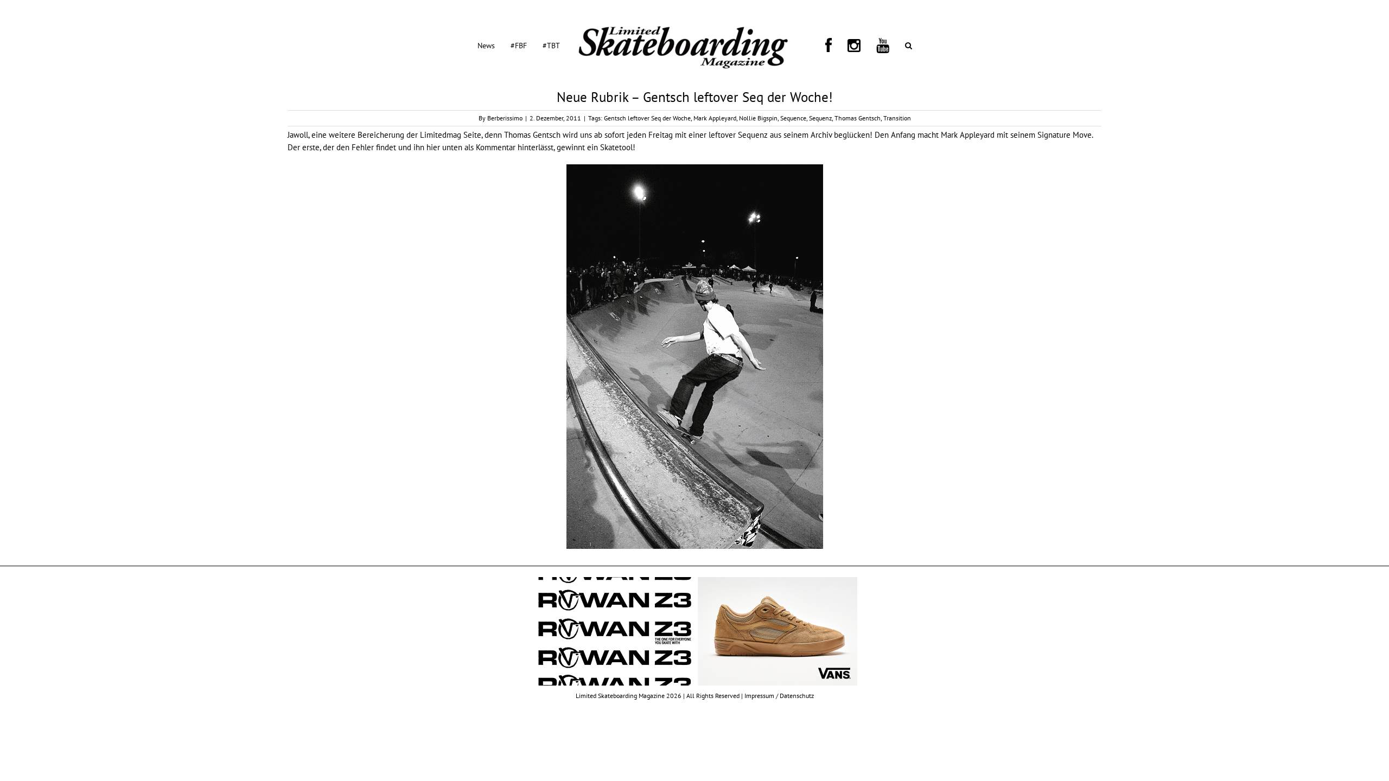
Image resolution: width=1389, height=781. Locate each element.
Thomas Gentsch (857, 118)
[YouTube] (848, 45)
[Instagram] (832, 45)
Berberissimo (505, 118)
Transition (897, 118)
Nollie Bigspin (758, 118)
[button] (861, 45)
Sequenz (820, 118)
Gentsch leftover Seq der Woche (647, 118)
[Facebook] (820, 45)
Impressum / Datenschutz (779, 696)
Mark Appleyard (714, 118)
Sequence (793, 118)
